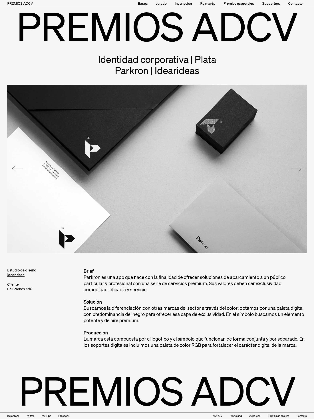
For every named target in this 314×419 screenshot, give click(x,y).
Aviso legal (255, 416)
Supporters (271, 3)
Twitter (30, 416)
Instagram (13, 416)
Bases (143, 3)
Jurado (161, 3)
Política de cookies (278, 416)
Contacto (295, 3)
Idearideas (16, 275)
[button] (18, 168)
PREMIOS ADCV (20, 3)
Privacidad (236, 416)
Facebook (63, 416)
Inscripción (183, 3)
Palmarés (207, 3)
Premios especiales (239, 3)
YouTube (46, 416)
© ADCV (217, 416)
